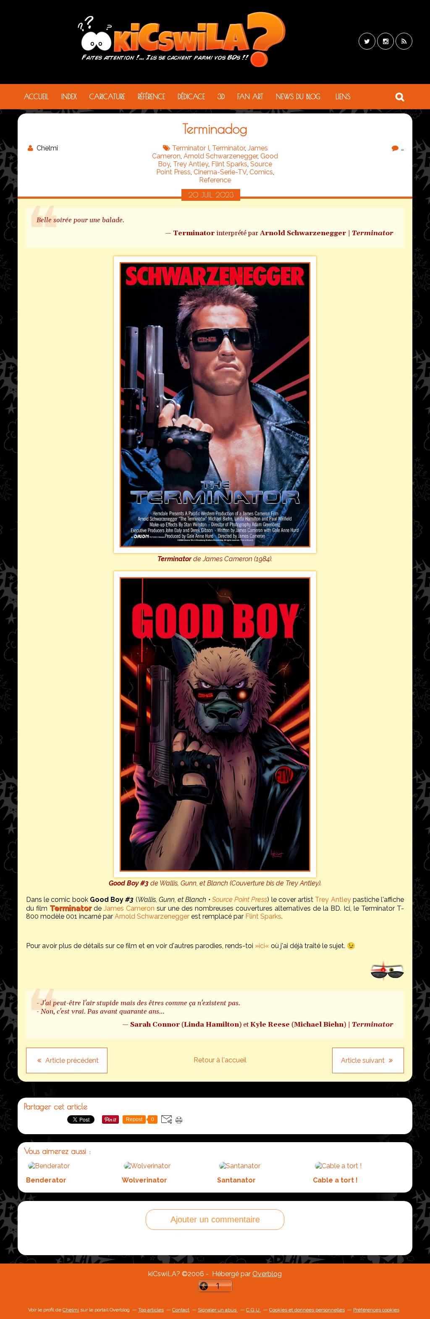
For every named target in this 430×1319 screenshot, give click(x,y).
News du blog (298, 96)
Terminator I (190, 148)
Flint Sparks (229, 164)
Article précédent (71, 1060)
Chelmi (71, 1310)
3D (221, 96)
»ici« (262, 946)
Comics (261, 172)
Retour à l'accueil (220, 1060)
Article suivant (363, 1060)
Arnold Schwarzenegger (220, 156)
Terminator (228, 148)
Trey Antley (190, 164)
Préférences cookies (376, 1310)
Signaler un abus (218, 1310)
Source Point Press (239, 900)
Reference (215, 180)
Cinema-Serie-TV (220, 172)
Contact (180, 1310)
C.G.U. (253, 1310)
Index (69, 96)
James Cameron (129, 908)
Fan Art (250, 96)
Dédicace (191, 96)
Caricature (107, 96)
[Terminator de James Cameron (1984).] (215, 551)
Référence (151, 96)
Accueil (36, 96)
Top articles (151, 1310)
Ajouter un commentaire (215, 1219)
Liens (343, 96)
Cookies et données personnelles (307, 1310)
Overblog (267, 1274)
